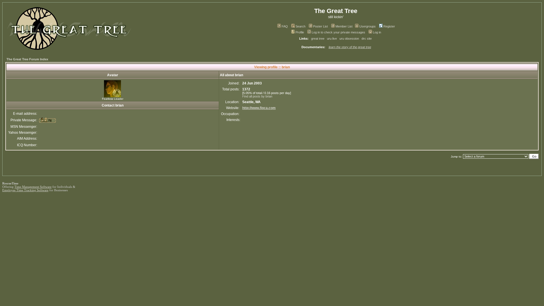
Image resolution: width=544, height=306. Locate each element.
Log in (377, 32)
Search (300, 26)
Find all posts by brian (257, 96)
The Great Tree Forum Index (27, 59)
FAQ (285, 26)
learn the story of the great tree (350, 47)
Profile (300, 32)
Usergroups (367, 26)
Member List (343, 26)
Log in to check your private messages (338, 32)
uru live (332, 38)
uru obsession (349, 38)
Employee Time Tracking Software (25, 190)
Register (389, 26)
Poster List (320, 26)
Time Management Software (33, 186)
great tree (317, 38)
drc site (367, 38)
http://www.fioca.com (259, 108)
